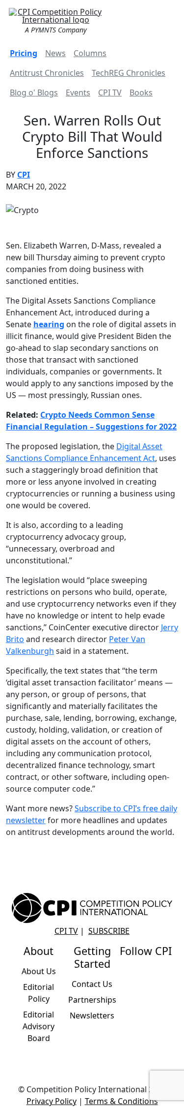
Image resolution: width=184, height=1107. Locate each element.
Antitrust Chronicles (47, 72)
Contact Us (92, 984)
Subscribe (109, 930)
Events (78, 92)
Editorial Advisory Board (38, 1026)
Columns (90, 53)
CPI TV (110, 92)
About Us (39, 971)
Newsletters (92, 1015)
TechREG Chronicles (128, 72)
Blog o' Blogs (34, 92)
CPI (23, 174)
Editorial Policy (38, 993)
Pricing (23, 53)
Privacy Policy (51, 1101)
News (55, 53)
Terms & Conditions (121, 1101)
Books (141, 92)
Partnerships (92, 999)
